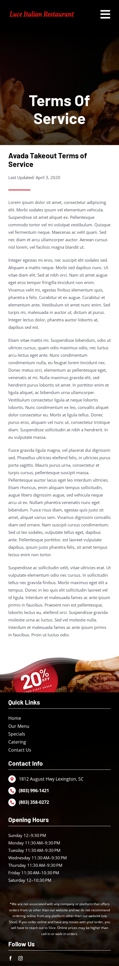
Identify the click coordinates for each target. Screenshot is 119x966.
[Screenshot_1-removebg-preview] (41, 11)
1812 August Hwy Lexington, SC (51, 779)
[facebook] (10, 958)
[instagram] (20, 958)
